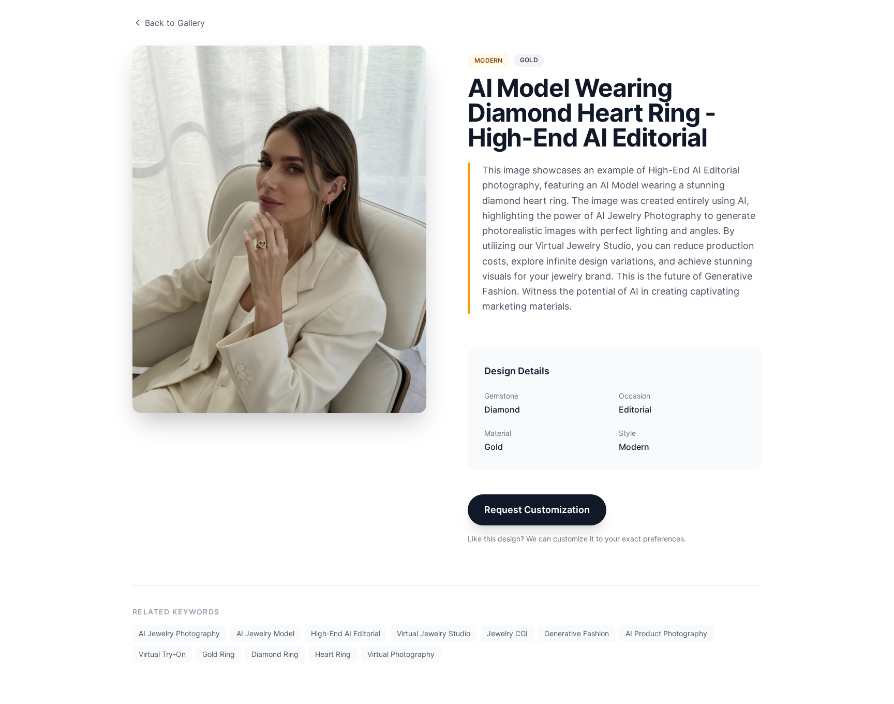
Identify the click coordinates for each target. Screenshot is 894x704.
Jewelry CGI (507, 633)
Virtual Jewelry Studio (433, 633)
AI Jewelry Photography (179, 633)
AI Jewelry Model (265, 633)
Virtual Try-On (162, 654)
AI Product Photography (666, 633)
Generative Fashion (576, 633)
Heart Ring (333, 654)
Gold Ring (218, 654)
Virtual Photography (401, 654)
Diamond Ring (275, 654)
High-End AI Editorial (345, 633)
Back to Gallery (175, 23)
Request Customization (537, 509)
